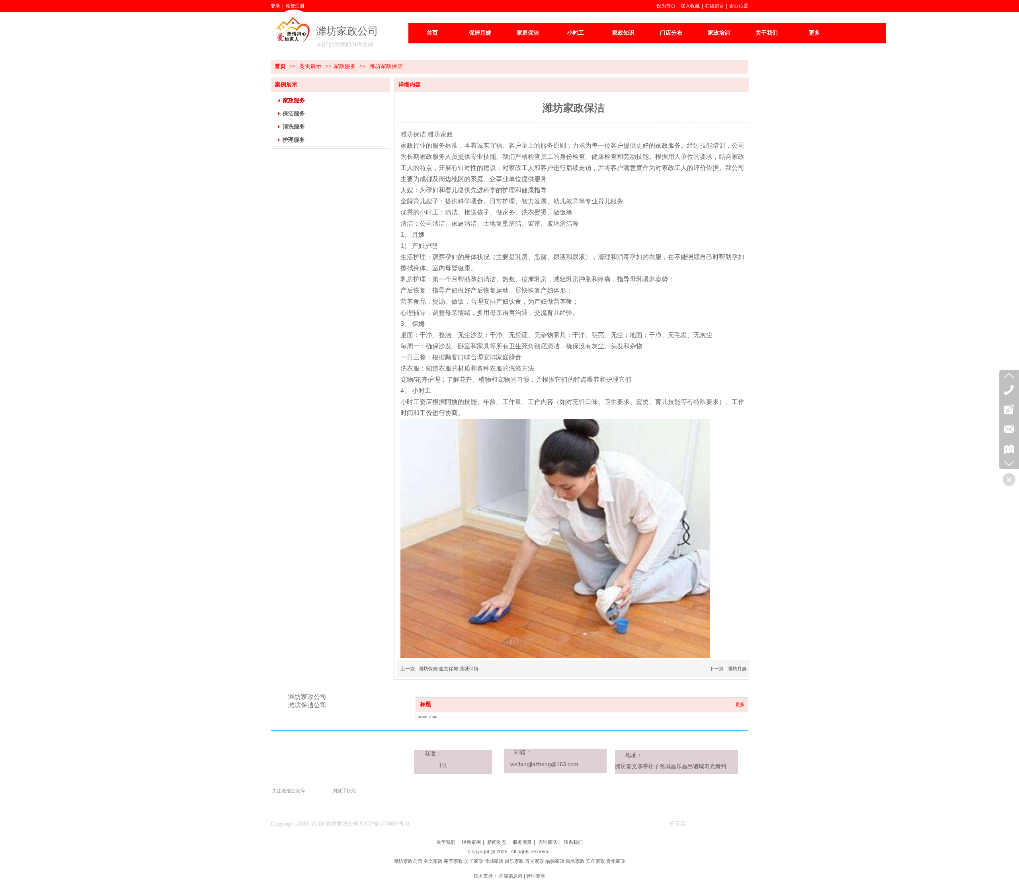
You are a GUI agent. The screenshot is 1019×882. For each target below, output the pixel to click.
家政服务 (345, 66)
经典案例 (471, 842)
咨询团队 (547, 842)
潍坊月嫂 (737, 668)
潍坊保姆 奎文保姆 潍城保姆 (448, 668)
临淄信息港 (511, 876)
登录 (275, 6)
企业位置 (738, 6)
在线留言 (714, 6)
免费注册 (295, 6)
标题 (425, 704)
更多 (740, 704)
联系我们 (573, 842)
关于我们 (445, 842)
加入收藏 (690, 6)
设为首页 (665, 6)
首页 (280, 66)
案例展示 (311, 66)
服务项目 (522, 842)
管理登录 (535, 876)
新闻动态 (496, 842)
